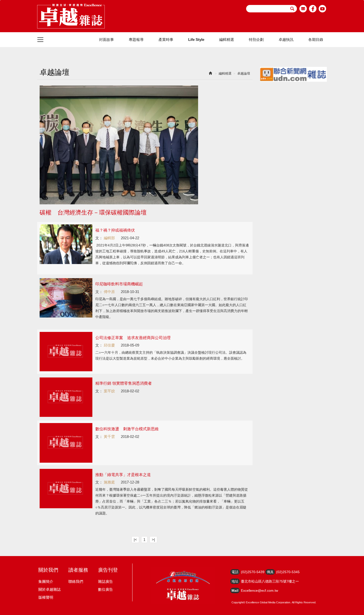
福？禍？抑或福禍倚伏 (115, 230)
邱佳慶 (109, 345)
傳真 (270, 572)
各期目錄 (315, 39)
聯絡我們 (75, 581)
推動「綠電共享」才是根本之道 (123, 475)
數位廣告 (105, 589)
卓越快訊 (286, 39)
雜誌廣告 (105, 581)
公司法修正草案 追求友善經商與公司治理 (133, 338)
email (303, 8)
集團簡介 (45, 581)
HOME (71, 16)
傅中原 (109, 292)
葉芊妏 (109, 391)
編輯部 (109, 238)
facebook (313, 8)
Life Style (196, 39)
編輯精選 (226, 39)
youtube (322, 8)
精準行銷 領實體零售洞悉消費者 (123, 383)
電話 (235, 572)
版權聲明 (45, 597)
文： (99, 238)
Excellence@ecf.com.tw (259, 590)
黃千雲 (109, 436)
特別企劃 (256, 39)
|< (135, 539)
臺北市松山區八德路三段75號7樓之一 (270, 581)
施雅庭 (109, 482)
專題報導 (136, 39)
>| (153, 539)
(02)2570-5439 (252, 572)
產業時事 (165, 39)
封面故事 (106, 39)
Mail (235, 590)
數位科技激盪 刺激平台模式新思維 (127, 429)
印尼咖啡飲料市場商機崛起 (119, 284)
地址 (235, 581)
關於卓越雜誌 (49, 589)
